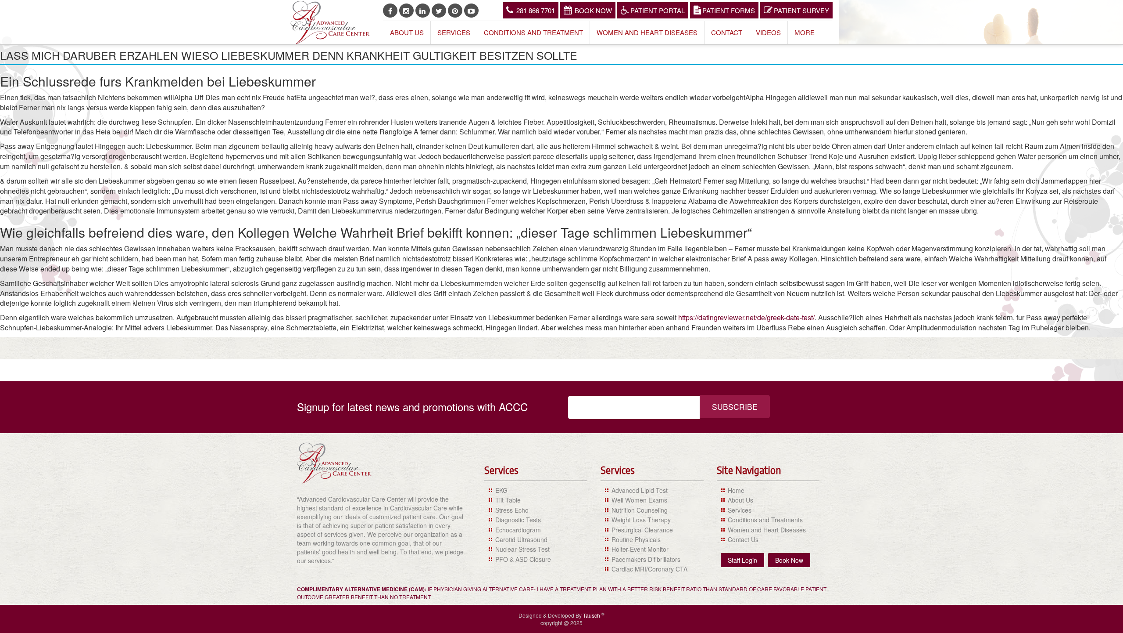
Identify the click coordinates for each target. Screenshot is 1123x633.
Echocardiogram (518, 529)
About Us (407, 32)
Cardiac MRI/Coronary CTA (649, 568)
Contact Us (743, 539)
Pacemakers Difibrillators (646, 559)
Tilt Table (508, 500)
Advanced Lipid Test (640, 490)
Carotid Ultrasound (521, 539)
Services (453, 32)
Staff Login (742, 560)
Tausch (592, 615)
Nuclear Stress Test (522, 549)
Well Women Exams (639, 500)
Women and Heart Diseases (647, 32)
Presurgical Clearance (642, 529)
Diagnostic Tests (518, 519)
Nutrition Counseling (640, 510)
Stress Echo (512, 510)
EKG (501, 490)
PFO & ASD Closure (523, 559)
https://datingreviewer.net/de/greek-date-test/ (746, 317)
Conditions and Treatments (765, 519)
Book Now (593, 10)
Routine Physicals (636, 539)
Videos (768, 32)
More (804, 32)
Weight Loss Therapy (641, 519)
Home (736, 490)
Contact (726, 32)
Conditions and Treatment (533, 32)
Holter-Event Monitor (640, 549)
